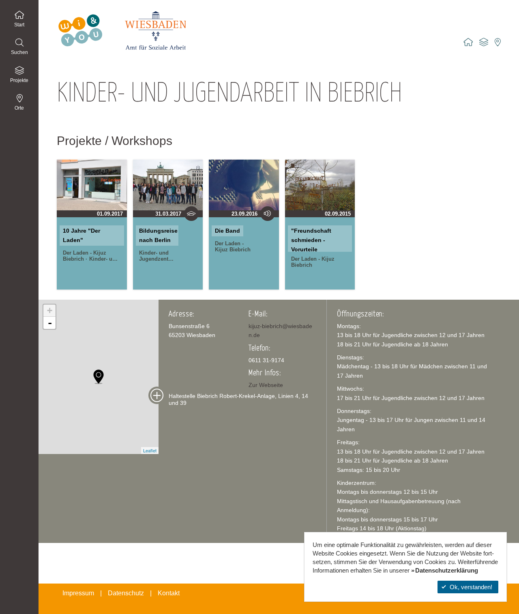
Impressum (78, 593)
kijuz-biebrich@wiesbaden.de (280, 330)
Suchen (19, 52)
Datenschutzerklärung (446, 570)
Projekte (19, 80)
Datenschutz (126, 593)
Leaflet (150, 450)
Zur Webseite (266, 385)
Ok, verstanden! (471, 587)
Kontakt (169, 593)
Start (19, 25)
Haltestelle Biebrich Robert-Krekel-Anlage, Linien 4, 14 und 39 (238, 399)
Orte (19, 108)
